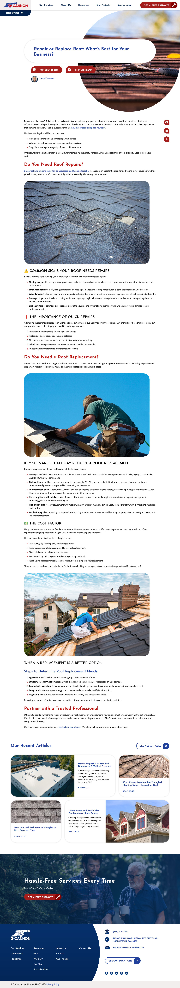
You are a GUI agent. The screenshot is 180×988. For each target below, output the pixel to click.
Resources (39, 948)
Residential (16, 958)
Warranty (38, 958)
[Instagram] (111, 973)
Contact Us (85, 948)
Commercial (17, 953)
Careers (60, 953)
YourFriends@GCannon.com (128, 947)
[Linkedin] (166, 131)
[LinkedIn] (116, 973)
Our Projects (103, 5)
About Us (66, 5)
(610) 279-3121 (120, 931)
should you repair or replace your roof (88, 127)
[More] (166, 139)
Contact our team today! (70, 727)
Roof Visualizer (41, 969)
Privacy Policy (52, 984)
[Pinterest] (121, 973)
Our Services (17, 948)
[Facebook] (166, 122)
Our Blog (38, 964)
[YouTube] (126, 973)
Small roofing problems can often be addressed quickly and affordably (56, 171)
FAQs (36, 953)
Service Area (125, 5)
